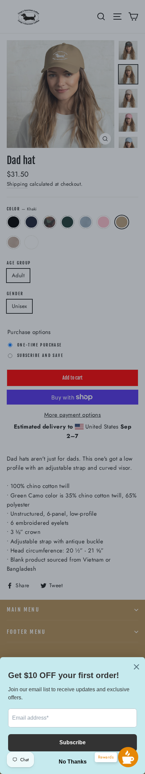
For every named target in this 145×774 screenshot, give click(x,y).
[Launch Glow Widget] (128, 757)
